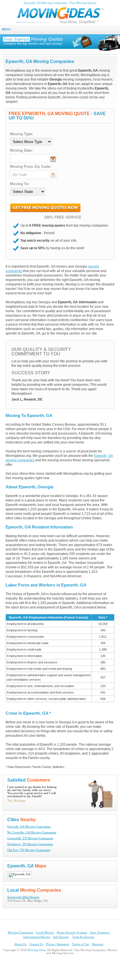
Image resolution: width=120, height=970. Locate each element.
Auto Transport (100, 932)
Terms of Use (80, 944)
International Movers (36, 937)
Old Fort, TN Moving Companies (28, 850)
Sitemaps (97, 944)
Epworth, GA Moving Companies (29, 826)
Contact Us (36, 944)
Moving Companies (20, 932)
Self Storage (61, 937)
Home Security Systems (72, 932)
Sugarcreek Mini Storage (23, 897)
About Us (20, 944)
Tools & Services (83, 937)
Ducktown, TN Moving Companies (30, 844)
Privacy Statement (57, 944)
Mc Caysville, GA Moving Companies (31, 832)
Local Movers (45, 932)
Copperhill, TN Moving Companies (30, 838)
